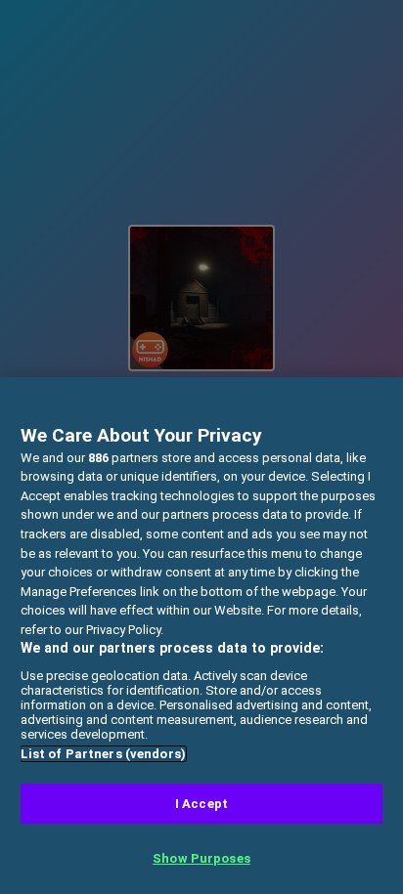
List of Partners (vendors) (103, 753)
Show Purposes (201, 858)
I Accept (201, 803)
